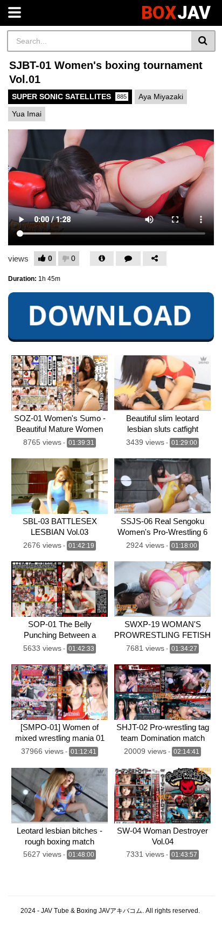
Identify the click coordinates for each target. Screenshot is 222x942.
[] (203, 41)
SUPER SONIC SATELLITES (69, 96)
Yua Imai (26, 113)
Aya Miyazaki (160, 96)
